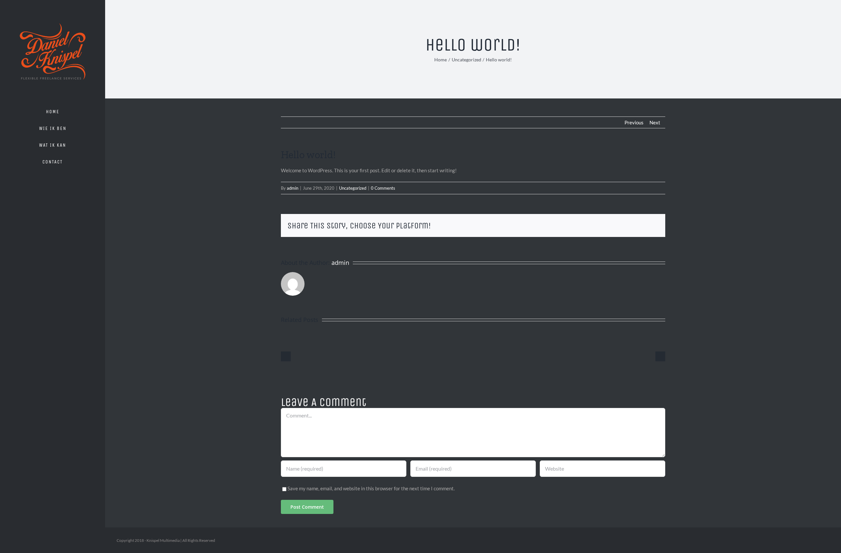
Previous (634, 122)
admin (292, 188)
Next (654, 122)
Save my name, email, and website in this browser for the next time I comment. (371, 488)
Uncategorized (352, 188)
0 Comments (383, 188)
